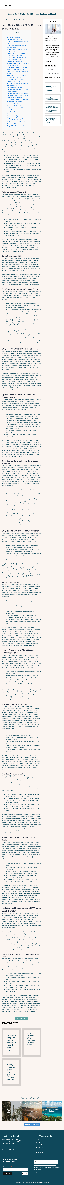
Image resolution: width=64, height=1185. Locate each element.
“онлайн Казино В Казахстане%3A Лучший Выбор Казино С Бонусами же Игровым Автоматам (52, 109)
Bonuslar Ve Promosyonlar (14, 61)
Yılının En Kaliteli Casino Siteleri (16, 104)
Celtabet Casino (11, 114)
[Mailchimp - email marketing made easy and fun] (25, 1174)
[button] (60, 4)
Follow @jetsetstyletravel (32, 1097)
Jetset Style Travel (10, 1135)
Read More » (10, 1051)
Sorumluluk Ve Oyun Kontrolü (15, 69)
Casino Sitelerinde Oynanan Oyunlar (17, 93)
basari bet (12, 215)
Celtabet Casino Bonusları (14, 87)
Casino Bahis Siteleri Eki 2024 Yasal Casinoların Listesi (32, 14)
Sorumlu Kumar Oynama (14, 116)
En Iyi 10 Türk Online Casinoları (16, 126)
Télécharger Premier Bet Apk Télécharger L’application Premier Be (52, 98)
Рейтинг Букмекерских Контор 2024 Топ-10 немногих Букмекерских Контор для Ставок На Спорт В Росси (52, 87)
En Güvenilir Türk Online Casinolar (17, 67)
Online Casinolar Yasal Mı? (14, 37)
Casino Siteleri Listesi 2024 (15, 39)
